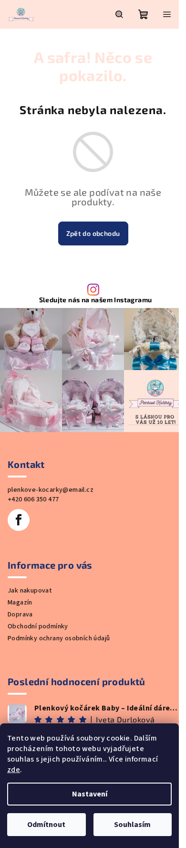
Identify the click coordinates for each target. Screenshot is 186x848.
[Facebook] (19, 520)
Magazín (20, 602)
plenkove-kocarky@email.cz (50, 490)
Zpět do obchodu (93, 233)
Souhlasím (132, 824)
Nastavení (89, 794)
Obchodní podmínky (38, 626)
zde (13, 769)
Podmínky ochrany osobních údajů (59, 638)
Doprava (20, 614)
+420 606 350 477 (33, 499)
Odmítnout (46, 824)
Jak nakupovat (30, 590)
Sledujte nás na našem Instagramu (95, 300)
